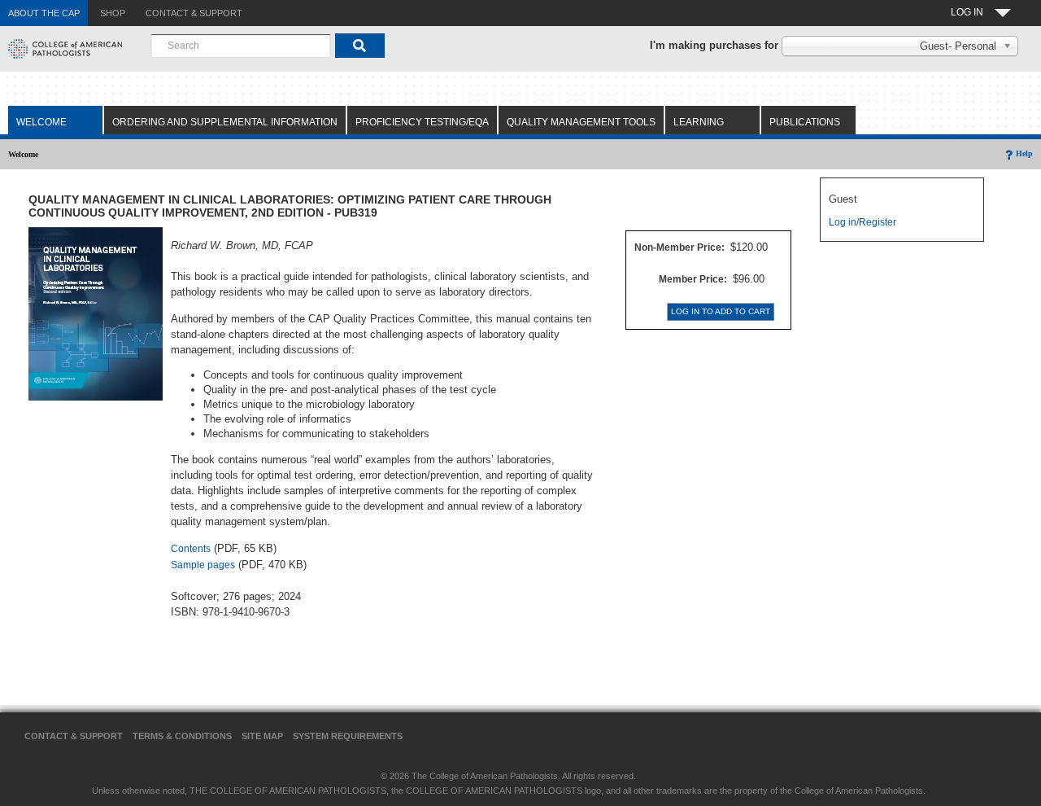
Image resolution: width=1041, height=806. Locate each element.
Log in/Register (862, 222)
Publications (804, 122)
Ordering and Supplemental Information (225, 122)
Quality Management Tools (581, 122)
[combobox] (240, 45)
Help (1024, 153)
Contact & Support (73, 736)
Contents (191, 548)
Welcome (41, 122)
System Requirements (348, 736)
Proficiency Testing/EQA (422, 122)
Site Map (262, 736)
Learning (698, 122)
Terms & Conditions (182, 736)
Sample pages (203, 565)
